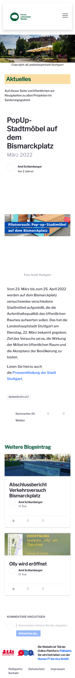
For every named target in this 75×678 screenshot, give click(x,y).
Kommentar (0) (25, 413)
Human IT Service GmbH (53, 658)
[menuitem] (15, 669)
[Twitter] (50, 420)
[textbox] (42, 625)
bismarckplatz (19, 396)
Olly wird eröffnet (28, 564)
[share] (64, 521)
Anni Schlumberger (30, 166)
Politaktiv (65, 650)
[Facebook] (57, 420)
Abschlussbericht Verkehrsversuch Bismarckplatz (28, 490)
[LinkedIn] (65, 420)
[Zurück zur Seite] (8, 111)
